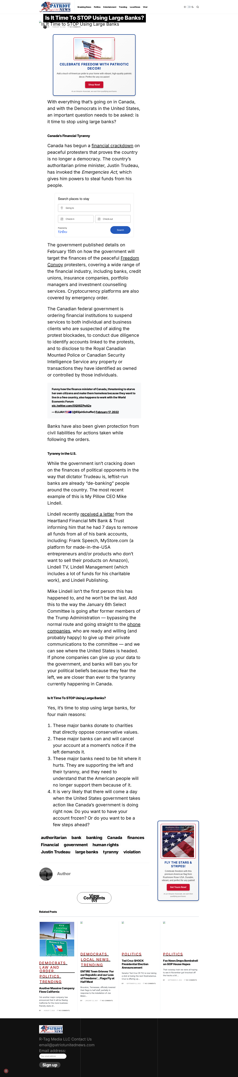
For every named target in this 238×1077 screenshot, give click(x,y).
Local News (95, 959)
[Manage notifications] (6, 1071)
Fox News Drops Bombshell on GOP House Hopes (180, 962)
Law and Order (49, 969)
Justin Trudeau (55, 851)
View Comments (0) (94, 898)
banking (94, 837)
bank (76, 837)
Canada (114, 837)
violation (131, 851)
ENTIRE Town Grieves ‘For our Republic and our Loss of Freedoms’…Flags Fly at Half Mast (97, 976)
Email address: (52, 1050)
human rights (106, 844)
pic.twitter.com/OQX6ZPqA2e (71, 405)
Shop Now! (94, 85)
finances (135, 837)
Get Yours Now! (178, 887)
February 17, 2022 (107, 412)
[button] (189, 7)
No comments (75, 27)
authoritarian (54, 837)
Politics (50, 976)
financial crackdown (112, 145)
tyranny (110, 851)
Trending (51, 982)
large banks (86, 851)
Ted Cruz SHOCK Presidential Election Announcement (135, 964)
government (76, 844)
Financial (50, 844)
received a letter (97, 514)
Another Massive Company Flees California (57, 990)
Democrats (52, 963)
